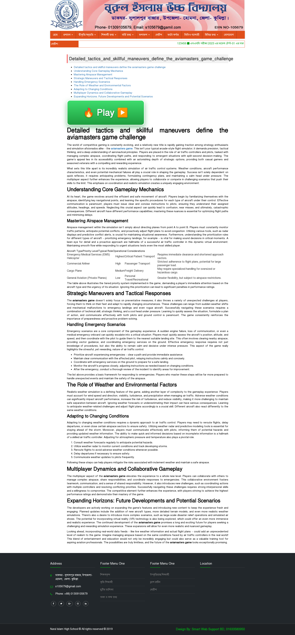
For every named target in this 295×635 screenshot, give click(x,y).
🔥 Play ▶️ (105, 112)
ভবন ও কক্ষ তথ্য (108, 597)
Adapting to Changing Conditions (93, 89)
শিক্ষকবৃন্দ (105, 574)
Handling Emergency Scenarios (92, 81)
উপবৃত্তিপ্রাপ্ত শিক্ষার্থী (159, 574)
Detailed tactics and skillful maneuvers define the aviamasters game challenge (120, 67)
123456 (174, 43)
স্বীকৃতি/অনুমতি (86, 34)
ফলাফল (143, 34)
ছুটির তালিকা (106, 589)
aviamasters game (122, 148)
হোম (55, 34)
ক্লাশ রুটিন (155, 582)
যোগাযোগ (229, 34)
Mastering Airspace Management (93, 74)
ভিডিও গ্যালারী (191, 34)
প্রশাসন (67, 34)
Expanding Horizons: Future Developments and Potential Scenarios (113, 96)
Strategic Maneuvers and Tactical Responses (100, 78)
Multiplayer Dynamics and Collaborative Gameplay (103, 92)
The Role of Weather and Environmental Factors (102, 85)
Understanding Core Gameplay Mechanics (98, 70)
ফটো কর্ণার (173, 34)
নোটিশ (158, 34)
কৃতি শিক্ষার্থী (106, 582)
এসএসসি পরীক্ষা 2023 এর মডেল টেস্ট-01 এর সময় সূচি (212, 43)
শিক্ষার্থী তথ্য (108, 34)
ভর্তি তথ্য (127, 34)
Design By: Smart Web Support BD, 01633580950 (210, 629)
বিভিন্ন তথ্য (210, 34)
